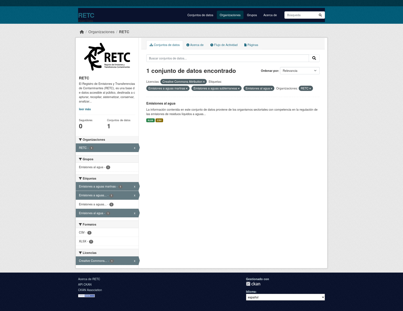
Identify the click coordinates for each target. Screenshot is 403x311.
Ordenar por (269, 70)
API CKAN (85, 284)
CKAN (253, 284)
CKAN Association (90, 290)
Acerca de (270, 15)
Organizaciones (230, 15)
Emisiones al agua (160, 103)
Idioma (251, 291)
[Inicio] (82, 31)
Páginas (252, 45)
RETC (86, 15)
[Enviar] (320, 15)
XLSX (150, 120)
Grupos (252, 15)
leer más (85, 109)
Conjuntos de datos (200, 15)
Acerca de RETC (89, 279)
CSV (159, 120)
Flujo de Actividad (225, 45)
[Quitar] (204, 81)
